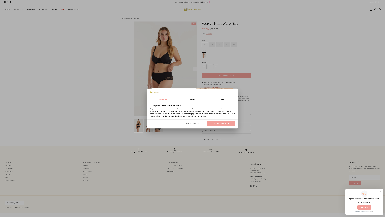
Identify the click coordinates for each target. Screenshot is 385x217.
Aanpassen (191, 123)
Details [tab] (192, 99)
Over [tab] (222, 99)
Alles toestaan (221, 123)
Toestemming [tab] (162, 99)
